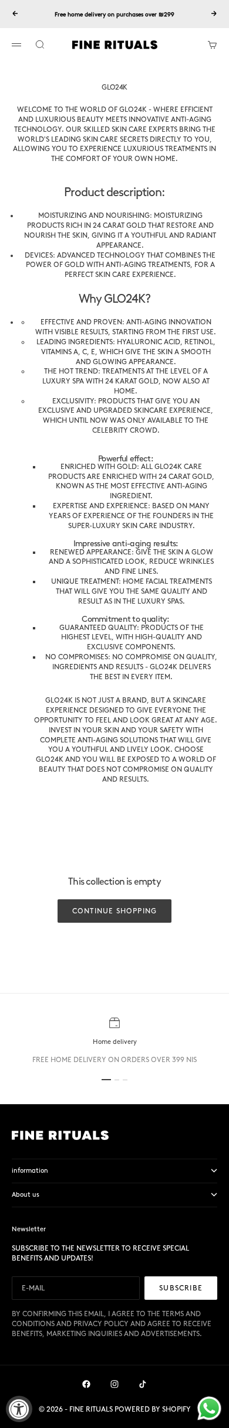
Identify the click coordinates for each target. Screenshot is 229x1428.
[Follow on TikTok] (142, 1384)
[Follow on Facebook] (86, 1384)
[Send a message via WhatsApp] (209, 1408)
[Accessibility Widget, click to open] (19, 1409)
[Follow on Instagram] (114, 1384)
